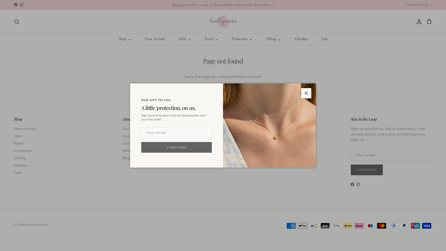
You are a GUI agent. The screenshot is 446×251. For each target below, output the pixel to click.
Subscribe (177, 147)
